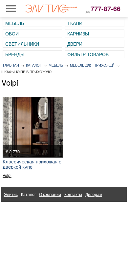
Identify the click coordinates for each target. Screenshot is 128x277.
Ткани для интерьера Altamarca (33, 209)
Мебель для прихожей (92, 65)
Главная (11, 65)
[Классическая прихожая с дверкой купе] (33, 127)
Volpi (7, 175)
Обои (12, 33)
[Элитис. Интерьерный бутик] (51, 8)
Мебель (14, 23)
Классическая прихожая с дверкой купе (32, 164)
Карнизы (78, 33)
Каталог (34, 65)
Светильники (22, 43)
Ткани (74, 23)
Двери (74, 43)
